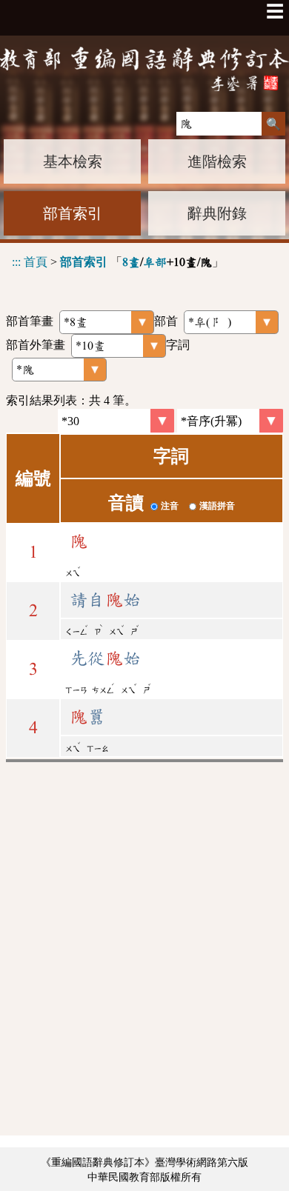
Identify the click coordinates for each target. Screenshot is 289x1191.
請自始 (105, 600)
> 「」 (118, 262)
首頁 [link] (35, 262)
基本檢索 (72, 161)
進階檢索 (217, 161)
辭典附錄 (217, 213)
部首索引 (72, 213)
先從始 (105, 658)
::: (16, 262)
